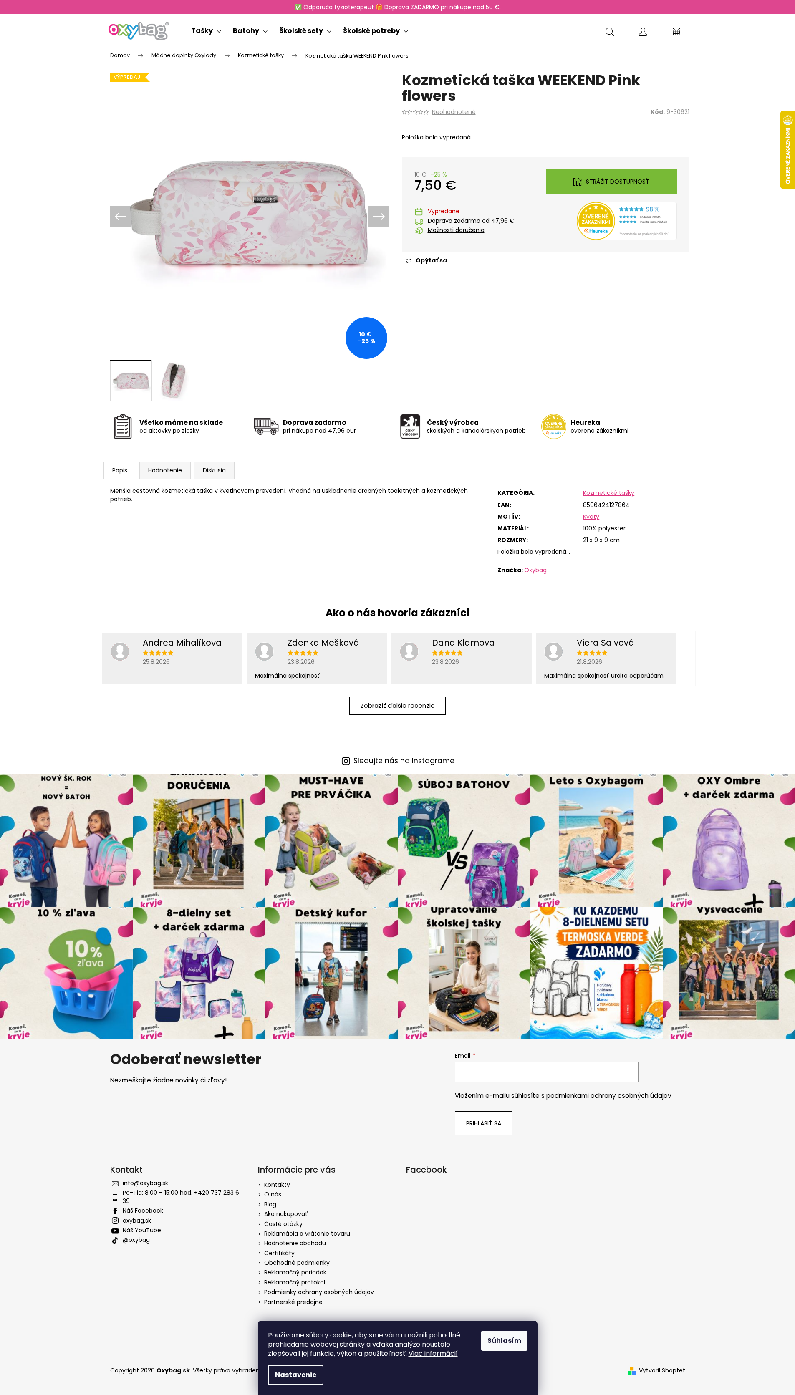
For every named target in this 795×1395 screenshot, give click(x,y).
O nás (272, 1194)
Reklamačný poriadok (295, 1272)
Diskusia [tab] (214, 470)
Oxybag (535, 570)
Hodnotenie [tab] (165, 470)
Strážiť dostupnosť (617, 181)
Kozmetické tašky (608, 493)
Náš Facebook (143, 1210)
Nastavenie (295, 1375)
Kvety (591, 516)
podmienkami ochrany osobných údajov (608, 1095)
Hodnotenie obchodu (295, 1243)
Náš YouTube (142, 1230)
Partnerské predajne (293, 1302)
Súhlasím (504, 1340)
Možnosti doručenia (456, 230)
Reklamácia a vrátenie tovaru (307, 1233)
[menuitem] (206, 29)
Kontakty (277, 1185)
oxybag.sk (137, 1220)
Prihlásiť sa (483, 1123)
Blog (270, 1204)
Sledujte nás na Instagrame (403, 761)
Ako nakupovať (286, 1214)
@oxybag (136, 1240)
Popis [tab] (119, 470)
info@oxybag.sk (145, 1183)
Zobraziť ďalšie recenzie (397, 705)
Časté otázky (283, 1224)
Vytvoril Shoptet (662, 1371)
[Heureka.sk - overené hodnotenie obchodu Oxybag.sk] (627, 220)
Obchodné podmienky (297, 1263)
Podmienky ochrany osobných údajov (319, 1292)
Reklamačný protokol (294, 1282)
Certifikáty (279, 1253)
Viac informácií (433, 1353)
